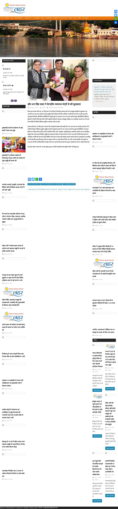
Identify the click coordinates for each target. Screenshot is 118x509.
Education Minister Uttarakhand (51, 184)
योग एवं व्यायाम (63, 18)
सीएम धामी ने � (8, 69)
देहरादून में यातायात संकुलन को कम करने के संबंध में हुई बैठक (73, 190)
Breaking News (53, 108)
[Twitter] (116, 15)
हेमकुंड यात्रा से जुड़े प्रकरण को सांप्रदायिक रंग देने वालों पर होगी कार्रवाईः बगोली (97, 406)
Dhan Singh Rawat (33, 184)
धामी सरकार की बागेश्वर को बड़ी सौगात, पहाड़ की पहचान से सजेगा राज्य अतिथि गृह (13, 327)
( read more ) (102, 101)
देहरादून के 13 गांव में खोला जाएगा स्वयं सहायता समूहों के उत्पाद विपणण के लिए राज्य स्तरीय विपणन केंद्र (13, 444)
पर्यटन (42, 18)
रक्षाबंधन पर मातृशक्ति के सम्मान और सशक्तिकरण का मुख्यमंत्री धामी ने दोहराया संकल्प (12, 383)
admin (43, 108)
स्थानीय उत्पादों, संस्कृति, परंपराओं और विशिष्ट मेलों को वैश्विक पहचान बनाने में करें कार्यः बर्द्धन (13, 187)
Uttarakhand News (69, 184)
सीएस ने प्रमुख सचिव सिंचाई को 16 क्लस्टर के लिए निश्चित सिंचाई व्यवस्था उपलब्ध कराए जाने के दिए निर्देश (103, 249)
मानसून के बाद (7, 86)
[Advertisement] (59, 163)
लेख (75, 18)
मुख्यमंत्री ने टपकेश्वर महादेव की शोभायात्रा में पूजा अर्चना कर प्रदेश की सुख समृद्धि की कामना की (13, 158)
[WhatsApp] (116, 19)
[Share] (116, 22)
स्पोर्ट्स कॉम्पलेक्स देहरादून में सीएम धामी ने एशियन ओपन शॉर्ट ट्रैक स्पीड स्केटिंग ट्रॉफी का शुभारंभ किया (104, 219)
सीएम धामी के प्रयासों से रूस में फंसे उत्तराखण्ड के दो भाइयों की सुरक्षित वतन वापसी (103, 273)
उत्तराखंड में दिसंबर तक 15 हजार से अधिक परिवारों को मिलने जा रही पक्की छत (13, 473)
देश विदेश (37, 18)
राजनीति (7, 18)
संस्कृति (55, 18)
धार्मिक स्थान (49, 18)
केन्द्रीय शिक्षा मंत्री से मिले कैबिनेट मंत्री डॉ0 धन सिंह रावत (42, 190)
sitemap (26, 508)
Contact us (19, 508)
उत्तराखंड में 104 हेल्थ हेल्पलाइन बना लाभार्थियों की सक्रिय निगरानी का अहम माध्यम (103, 190)
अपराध (95, 340)
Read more (97, 390)
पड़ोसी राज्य (28, 18)
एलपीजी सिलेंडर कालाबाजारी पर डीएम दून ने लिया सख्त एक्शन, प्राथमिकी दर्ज (110, 466)
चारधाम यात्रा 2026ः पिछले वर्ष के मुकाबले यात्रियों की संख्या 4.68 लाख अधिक (103, 303)
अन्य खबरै (85, 18)
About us (2, 508)
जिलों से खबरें (6, 106)
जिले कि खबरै (18, 18)
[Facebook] (116, 11)
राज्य (12, 18)
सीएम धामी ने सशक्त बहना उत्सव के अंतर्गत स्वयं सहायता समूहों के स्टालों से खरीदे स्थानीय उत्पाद (13, 248)
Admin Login (33, 508)
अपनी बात (60, 108)
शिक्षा (79, 18)
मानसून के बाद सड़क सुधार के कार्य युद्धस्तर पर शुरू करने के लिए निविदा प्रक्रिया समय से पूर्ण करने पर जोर (12, 277)
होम (2, 18)
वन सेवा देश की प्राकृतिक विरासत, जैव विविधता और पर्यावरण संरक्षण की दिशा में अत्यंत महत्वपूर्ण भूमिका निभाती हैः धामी (104, 165)
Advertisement (10, 508)
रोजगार (70, 18)
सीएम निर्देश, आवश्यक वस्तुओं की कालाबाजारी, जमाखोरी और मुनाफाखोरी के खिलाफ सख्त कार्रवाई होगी (13, 302)
